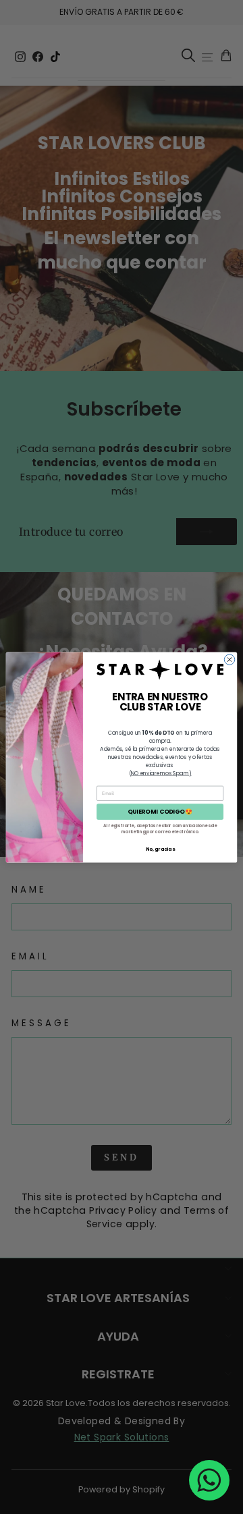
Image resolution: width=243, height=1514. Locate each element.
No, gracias (160, 848)
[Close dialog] (229, 659)
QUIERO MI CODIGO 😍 (160, 811)
